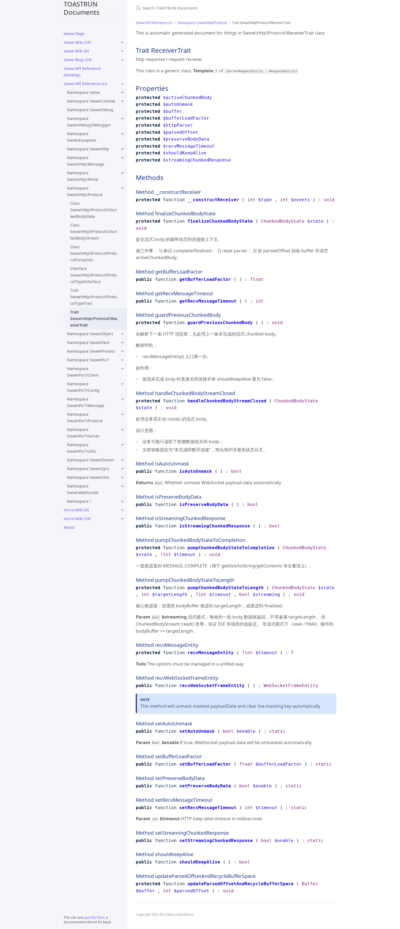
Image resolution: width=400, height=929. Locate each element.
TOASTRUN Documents (82, 8)
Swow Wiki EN (76, 51)
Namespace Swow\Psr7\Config (83, 387)
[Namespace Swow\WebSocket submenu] (122, 486)
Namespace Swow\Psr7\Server (83, 433)
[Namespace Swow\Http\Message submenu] (122, 157)
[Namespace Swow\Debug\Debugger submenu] (122, 118)
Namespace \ (79, 501)
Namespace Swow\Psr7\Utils (81, 448)
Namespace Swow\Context (91, 101)
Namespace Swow (83, 92)
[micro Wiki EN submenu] (122, 510)
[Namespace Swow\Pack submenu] (122, 342)
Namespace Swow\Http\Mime (82, 176)
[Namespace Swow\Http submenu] (122, 149)
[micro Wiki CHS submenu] (122, 518)
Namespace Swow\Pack (88, 342)
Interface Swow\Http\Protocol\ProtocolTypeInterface (93, 275)
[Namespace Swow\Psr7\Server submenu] (122, 429)
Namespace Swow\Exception (81, 137)
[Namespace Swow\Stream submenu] (122, 460)
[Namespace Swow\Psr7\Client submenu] (122, 368)
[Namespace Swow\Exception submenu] (122, 133)
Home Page (74, 33)
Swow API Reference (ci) (85, 83)
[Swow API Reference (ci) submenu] (122, 83)
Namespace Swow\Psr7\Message (85, 402)
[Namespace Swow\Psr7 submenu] (122, 360)
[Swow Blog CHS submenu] (122, 59)
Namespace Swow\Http (88, 148)
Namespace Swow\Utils (88, 477)
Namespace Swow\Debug (90, 109)
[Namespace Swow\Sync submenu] (122, 468)
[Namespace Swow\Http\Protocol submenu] (122, 188)
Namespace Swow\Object (90, 333)
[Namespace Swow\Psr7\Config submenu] (122, 384)
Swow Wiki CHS (77, 42)
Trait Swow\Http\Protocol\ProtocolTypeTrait (93, 297)
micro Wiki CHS (77, 518)
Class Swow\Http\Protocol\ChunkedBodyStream (93, 231)
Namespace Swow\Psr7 (88, 359)
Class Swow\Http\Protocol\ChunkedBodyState (93, 210)
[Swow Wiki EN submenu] (122, 51)
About (69, 527)
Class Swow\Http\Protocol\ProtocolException (93, 253)
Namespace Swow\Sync (88, 468)
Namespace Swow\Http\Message (85, 161)
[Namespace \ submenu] (122, 501)
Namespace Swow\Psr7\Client (83, 372)
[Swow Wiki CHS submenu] (122, 42)
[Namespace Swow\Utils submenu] (122, 477)
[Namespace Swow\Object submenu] (122, 334)
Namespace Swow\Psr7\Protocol (85, 417)
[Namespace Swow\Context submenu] (122, 101)
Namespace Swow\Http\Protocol (85, 191)
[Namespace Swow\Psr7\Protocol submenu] (122, 414)
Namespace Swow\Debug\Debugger (89, 122)
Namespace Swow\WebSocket (83, 489)
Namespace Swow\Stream (90, 459)
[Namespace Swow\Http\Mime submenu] (122, 173)
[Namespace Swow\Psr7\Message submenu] (122, 399)
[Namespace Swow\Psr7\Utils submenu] (122, 444)
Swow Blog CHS (78, 59)
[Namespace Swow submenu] (122, 92)
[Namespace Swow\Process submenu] (122, 351)
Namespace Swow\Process (91, 351)
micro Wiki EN (76, 509)
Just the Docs (94, 917)
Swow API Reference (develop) (82, 71)
